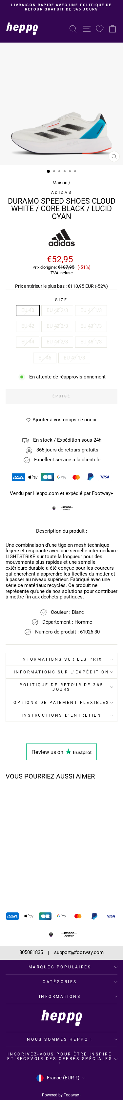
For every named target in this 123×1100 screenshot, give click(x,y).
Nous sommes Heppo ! (59, 1039)
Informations (60, 996)
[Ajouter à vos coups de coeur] (40, 797)
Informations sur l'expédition (61, 672)
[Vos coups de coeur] (99, 29)
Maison (60, 182)
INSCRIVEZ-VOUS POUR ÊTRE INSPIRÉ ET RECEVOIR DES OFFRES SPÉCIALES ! (59, 1059)
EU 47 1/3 (74, 358)
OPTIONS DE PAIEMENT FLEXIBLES (61, 702)
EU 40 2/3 (57, 310)
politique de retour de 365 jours (61, 687)
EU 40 (27, 310)
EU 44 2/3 (57, 342)
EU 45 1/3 (91, 342)
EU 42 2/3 (57, 326)
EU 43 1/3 (91, 326)
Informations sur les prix (61, 659)
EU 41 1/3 (91, 310)
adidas (61, 192)
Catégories (60, 982)
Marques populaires (60, 967)
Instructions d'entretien (62, 715)
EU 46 (44, 358)
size (61, 300)
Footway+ (102, 493)
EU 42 (27, 326)
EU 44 (27, 342)
